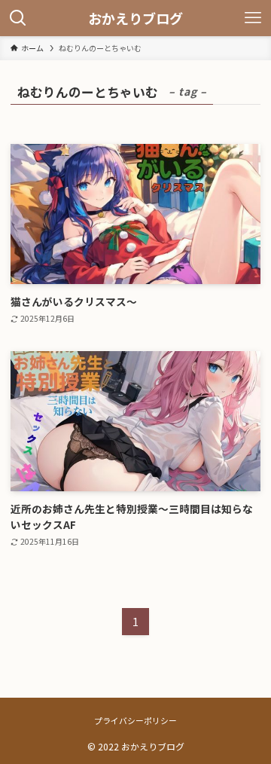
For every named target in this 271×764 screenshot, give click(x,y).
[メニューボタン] (253, 18)
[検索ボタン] (18, 18)
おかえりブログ (135, 18)
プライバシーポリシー (135, 720)
